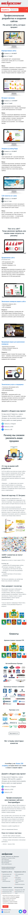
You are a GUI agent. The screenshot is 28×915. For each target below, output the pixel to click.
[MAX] (24, 911)
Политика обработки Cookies (8, 868)
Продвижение (14, 9)
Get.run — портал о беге (9, 844)
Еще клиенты (13, 733)
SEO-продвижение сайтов (19, 875)
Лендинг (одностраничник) (6, 880)
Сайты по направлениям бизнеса (10, 829)
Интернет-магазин (6, 876)
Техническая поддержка (8, 889)
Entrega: (5, 840)
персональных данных (12, 903)
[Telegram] (20, 911)
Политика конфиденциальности (8, 867)
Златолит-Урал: (7, 835)
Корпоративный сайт (7, 874)
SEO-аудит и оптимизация (18, 878)
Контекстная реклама (20, 884)
